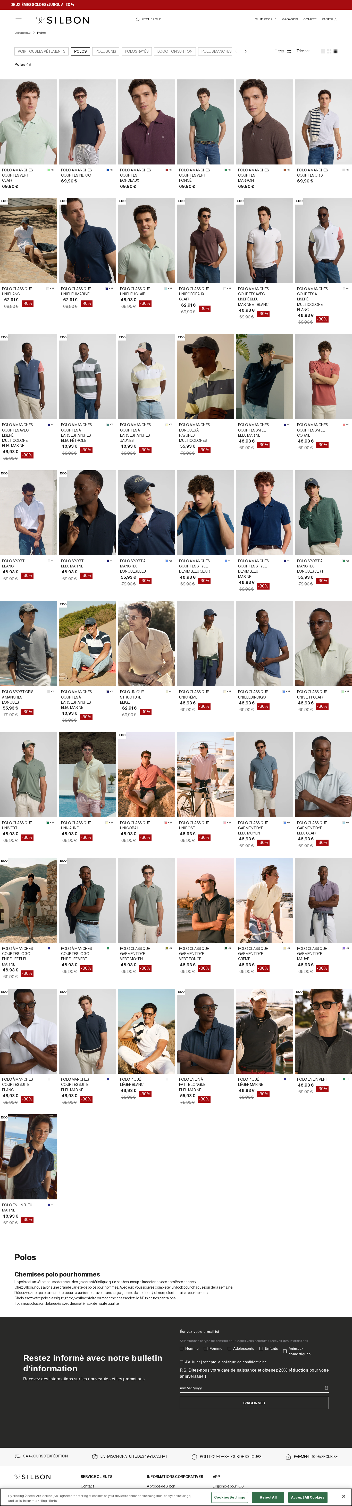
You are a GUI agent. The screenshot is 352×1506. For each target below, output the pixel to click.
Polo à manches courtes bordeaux (135, 176)
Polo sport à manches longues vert (310, 566)
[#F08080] (344, 425)
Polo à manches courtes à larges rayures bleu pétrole (76, 433)
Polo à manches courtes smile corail (312, 430)
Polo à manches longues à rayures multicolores (194, 433)
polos (80, 51)
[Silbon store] (62, 20)
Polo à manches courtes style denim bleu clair (194, 566)
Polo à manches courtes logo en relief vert (76, 954)
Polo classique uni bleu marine (76, 291)
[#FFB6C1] (224, 822)
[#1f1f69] (107, 691)
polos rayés (136, 51)
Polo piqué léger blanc (132, 1082)
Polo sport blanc (13, 563)
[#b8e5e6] (165, 288)
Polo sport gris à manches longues (17, 697)
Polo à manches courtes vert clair (17, 176)
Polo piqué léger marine (250, 1082)
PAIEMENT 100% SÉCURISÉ (316, 1457)
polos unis (106, 51)
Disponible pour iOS (228, 1486)
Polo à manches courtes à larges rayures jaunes (135, 433)
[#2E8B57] (225, 170)
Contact (87, 1486)
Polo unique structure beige (132, 697)
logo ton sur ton (174, 51)
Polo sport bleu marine (72, 563)
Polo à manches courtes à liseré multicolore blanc (312, 299)
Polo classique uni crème (194, 694)
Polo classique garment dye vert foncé (194, 954)
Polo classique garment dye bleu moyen (253, 828)
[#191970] (106, 288)
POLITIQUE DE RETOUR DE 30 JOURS (230, 1457)
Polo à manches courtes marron (253, 176)
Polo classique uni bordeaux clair (194, 294)
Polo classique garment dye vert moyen (135, 954)
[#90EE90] (48, 170)
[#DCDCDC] (343, 170)
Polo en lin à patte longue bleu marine (192, 1085)
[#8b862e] (166, 948)
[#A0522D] (284, 170)
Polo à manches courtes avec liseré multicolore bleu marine (17, 435)
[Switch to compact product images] (335, 51)
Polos (41, 32)
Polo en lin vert (312, 1079)
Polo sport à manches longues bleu (133, 566)
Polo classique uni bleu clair (135, 291)
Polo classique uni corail (135, 825)
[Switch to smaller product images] (329, 51)
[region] (176, 1497)
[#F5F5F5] (47, 288)
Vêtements (22, 32)
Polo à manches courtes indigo (76, 173)
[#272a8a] (49, 948)
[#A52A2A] (166, 170)
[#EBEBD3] (167, 691)
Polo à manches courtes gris (312, 173)
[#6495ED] (166, 560)
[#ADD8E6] (343, 822)
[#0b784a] (47, 822)
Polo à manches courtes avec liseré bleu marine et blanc (253, 297)
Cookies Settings (229, 1497)
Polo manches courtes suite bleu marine (75, 1085)
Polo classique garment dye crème (253, 954)
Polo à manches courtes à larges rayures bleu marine (76, 700)
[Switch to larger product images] (323, 51)
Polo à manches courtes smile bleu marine (253, 430)
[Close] (343, 1496)
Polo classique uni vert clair (312, 694)
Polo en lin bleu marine (17, 1208)
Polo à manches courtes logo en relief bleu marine (17, 956)
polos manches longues (225, 51)
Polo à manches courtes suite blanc (17, 1085)
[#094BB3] (107, 170)
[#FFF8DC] (224, 691)
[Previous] (236, 51)
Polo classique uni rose (194, 825)
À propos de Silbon (161, 1486)
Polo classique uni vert (17, 825)
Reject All (268, 1497)
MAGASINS (290, 19)
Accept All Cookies (307, 1497)
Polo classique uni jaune (76, 825)
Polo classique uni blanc (17, 291)
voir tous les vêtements (41, 51)
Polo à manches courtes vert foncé (194, 176)
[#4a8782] (107, 425)
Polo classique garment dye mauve (312, 954)
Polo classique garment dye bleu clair (312, 828)
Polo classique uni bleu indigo (253, 694)
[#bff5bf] (342, 691)
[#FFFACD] (166, 425)
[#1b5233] (225, 948)
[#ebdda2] (284, 948)
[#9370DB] (343, 948)
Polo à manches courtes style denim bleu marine (253, 569)
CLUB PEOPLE (265, 19)
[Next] (245, 51)
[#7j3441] (224, 288)
